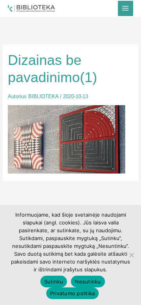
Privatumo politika (72, 293)
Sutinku (53, 281)
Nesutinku (88, 281)
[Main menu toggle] (125, 8)
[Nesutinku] (131, 255)
